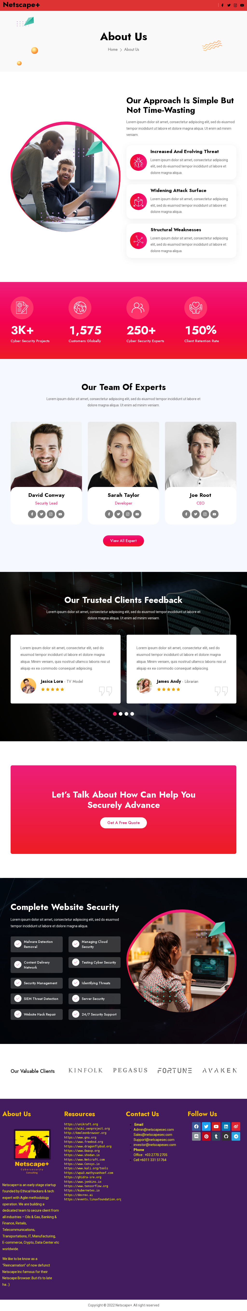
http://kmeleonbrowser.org (85, 1133)
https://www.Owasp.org (82, 1150)
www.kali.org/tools (93, 1168)
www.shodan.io (89, 1155)
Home (113, 49)
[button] (115, 714)
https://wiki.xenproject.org (87, 1128)
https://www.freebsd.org (83, 1142)
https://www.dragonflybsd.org (87, 1146)
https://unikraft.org (81, 1124)
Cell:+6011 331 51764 (150, 1160)
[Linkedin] (226, 1126)
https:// (71, 1155)
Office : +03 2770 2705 (151, 1155)
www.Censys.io (89, 1164)
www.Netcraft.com (91, 1159)
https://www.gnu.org (80, 1137)
